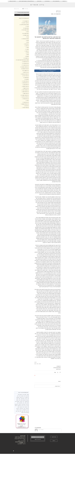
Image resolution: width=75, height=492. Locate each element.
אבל (26, 405)
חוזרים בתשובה (27, 401)
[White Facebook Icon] (13, 450)
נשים (18, 411)
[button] (25, 8)
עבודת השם (21, 397)
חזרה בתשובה (27, 397)
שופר (25, 412)
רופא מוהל (27, 412)
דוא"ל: (24, 441)
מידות (37, 363)
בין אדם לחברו (21, 408)
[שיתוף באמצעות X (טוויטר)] (57, 372)
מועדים (22, 411)
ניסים (20, 411)
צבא (16, 411)
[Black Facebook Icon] (23, 8)
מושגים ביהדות (20, 394)
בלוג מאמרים (37, 5)
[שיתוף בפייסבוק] (60, 372)
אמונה (25, 402)
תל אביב (22, 412)
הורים (24, 405)
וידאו (24, 397)
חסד (23, 401)
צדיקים (28, 402)
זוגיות (22, 405)
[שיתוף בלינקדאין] (55, 372)
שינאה (28, 405)
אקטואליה (17, 397)
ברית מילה (17, 408)
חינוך (23, 402)
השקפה (28, 394)
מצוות (17, 398)
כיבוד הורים (27, 411)
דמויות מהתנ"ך (22, 398)
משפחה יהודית (17, 401)
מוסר (40, 363)
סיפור (35, 363)
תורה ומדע (27, 404)
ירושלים (16, 405)
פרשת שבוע (20, 402)
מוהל (24, 411)
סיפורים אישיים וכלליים (57, 367)
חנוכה (20, 409)
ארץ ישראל (20, 404)
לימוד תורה (21, 401)
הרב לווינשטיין (25, 409)
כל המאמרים (59, 366)
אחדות (26, 398)
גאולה (19, 398)
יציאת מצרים (19, 405)
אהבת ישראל (23, 404)
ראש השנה (27, 408)
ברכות (28, 409)
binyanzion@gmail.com (19, 441)
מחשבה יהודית (24, 394)
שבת (24, 408)
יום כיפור (18, 409)
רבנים (18, 402)
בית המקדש (16, 404)
